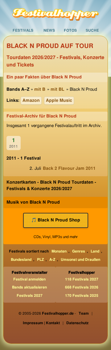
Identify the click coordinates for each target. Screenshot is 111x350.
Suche (92, 30)
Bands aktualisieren (29, 287)
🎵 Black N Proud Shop (55, 220)
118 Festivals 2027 (81, 279)
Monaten (59, 251)
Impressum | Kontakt (41, 323)
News (49, 30)
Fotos (70, 30)
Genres (78, 251)
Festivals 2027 (30, 295)
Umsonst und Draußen (80, 259)
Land (95, 251)
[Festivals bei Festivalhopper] (55, 12)
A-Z (52, 259)
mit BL (57, 89)
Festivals (23, 30)
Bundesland (21, 259)
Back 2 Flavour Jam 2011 (69, 168)
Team (84, 313)
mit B (39, 89)
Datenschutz (77, 323)
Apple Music (59, 100)
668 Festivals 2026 (81, 287)
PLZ (40, 259)
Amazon (31, 100)
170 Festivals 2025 (81, 295)
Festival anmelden (29, 279)
